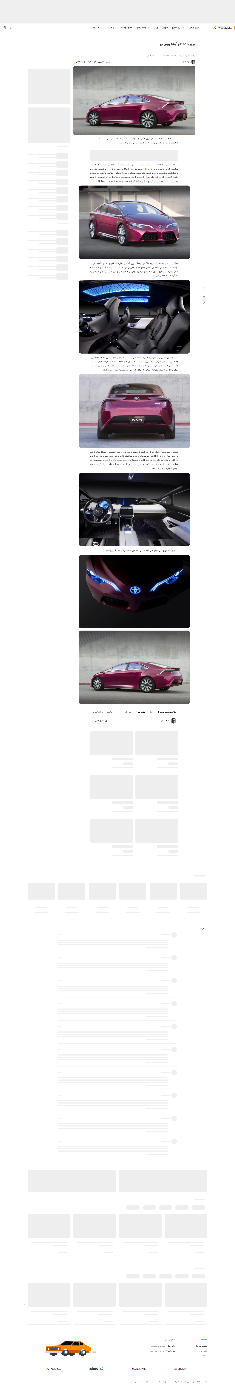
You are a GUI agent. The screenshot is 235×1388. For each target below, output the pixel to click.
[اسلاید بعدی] (24, 1235)
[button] (71, 1348)
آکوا (145, 169)
